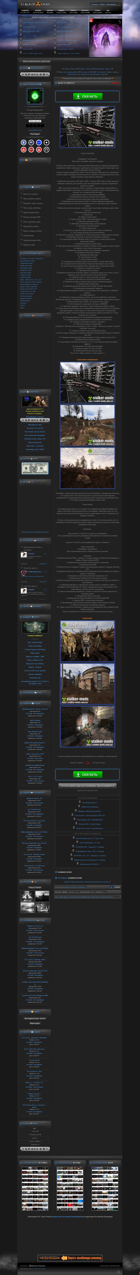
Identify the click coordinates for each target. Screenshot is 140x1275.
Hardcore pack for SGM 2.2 (89, 864)
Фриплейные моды (26, 268)
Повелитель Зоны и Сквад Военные (89, 828)
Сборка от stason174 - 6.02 (34, 733)
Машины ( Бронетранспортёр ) (89, 811)
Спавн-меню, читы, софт (28, 291)
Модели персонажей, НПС (28, 289)
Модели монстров (26, 298)
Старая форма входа (35, 130)
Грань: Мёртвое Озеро (29, 27)
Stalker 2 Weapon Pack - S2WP (31, 31)
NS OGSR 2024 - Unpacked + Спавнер (89, 847)
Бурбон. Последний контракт (65, 31)
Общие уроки (35, 587)
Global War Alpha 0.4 (30, 502)
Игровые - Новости (85, 69)
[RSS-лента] (73, 872)
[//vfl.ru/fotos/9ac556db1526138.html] (87, 747)
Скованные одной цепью (64, 44)
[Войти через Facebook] (31, 125)
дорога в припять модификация (80, 897)
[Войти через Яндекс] (35, 125)
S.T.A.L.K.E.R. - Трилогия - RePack (34, 789)
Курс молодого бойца (35, 577)
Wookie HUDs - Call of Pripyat (89, 824)
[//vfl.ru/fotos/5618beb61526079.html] (87, 445)
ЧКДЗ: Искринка (61, 22)
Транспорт (23, 303)
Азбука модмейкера (35, 580)
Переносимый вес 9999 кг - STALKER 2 (33, 483)
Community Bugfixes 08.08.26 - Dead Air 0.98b (69, 36)
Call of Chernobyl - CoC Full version (34, 800)
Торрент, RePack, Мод (26, 293)
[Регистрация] (87, 788)
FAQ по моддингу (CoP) (35, 594)
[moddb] (31, 152)
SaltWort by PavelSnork (89, 807)
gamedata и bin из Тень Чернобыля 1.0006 (35, 930)
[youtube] (24, 152)
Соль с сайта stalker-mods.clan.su (34, 983)
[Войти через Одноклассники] (42, 125)
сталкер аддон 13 (64, 897)
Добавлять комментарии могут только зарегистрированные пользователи (87, 882)
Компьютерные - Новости (102, 69)
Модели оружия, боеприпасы (29, 284)
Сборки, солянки (112, 72)
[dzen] (47, 145)
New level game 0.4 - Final (34, 1006)
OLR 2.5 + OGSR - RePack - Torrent (32, 53)
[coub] (39, 145)
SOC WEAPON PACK (34, 744)
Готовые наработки (35, 609)
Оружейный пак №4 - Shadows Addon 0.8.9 (35, 22)
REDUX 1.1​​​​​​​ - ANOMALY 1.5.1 (34, 1017)
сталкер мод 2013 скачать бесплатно (101, 897)
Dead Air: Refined (27, 49)
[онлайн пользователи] (35, 1063)
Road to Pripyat (101, 74)
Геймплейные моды (73, 74)
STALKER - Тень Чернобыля (35, 648)
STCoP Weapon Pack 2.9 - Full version (89, 838)
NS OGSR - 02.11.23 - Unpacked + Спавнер (89, 855)
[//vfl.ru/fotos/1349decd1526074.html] (87, 147)
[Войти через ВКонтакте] (27, 125)
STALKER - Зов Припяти (35, 659)
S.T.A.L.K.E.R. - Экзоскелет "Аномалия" (34, 972)
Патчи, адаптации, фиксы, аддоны (31, 282)
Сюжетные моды (25, 277)
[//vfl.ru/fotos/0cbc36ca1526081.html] (87, 488)
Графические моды (87, 74)
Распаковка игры (35, 612)
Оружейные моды (25, 270)
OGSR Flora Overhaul (29, 44)
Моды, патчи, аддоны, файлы (68, 72)
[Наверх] (118, 1206)
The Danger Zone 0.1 (89, 802)
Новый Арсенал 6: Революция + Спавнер (89, 860)
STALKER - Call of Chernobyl (35, 715)
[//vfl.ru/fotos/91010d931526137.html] (87, 704)
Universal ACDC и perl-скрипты (35, 605)
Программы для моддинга (35, 598)
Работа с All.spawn (35, 602)
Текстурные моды (25, 272)
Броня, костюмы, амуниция (28, 286)
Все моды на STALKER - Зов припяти (93, 72)
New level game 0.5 (34, 995)
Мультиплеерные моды (27, 261)
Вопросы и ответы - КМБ (35, 591)
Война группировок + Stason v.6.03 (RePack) (34, 766)
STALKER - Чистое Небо (35, 693)
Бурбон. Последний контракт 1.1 (66, 27)
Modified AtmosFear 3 (34, 1028)
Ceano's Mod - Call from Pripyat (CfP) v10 (89, 815)
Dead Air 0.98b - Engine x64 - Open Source (68, 40)
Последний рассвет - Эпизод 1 (65, 49)
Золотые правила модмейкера (35, 584)
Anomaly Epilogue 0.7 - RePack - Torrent (34, 40)
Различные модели (26, 296)
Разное (22, 305)
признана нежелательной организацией (66, 1151)
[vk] (24, 145)
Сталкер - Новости (70, 69)
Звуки (22, 308)
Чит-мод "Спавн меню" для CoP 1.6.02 (34, 778)
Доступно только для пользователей (33, 511)
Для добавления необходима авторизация (35, 466)
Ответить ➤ (43, 498)
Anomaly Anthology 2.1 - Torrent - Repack (68, 53)
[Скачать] (87, 101)
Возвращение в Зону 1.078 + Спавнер (89, 851)
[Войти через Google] (38, 125)
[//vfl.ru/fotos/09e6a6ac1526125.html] (87, 661)
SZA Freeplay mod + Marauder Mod (89, 819)
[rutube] (31, 145)
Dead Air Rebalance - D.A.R (89, 842)
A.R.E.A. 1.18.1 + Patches (30, 36)
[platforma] (47, 152)
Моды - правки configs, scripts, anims (30, 279)
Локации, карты (25, 300)
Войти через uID (35, 121)
